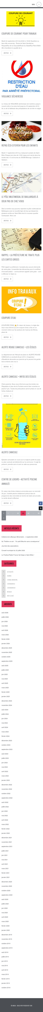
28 (38, 513)
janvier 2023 (6, 780)
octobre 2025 (6, 657)
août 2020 (5, 899)
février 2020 (5, 926)
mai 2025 (5, 679)
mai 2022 (5, 815)
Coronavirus (11, 584)
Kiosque (9, 592)
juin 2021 (5, 855)
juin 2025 (5, 674)
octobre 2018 (6, 987)
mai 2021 (5, 860)
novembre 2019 (7, 939)
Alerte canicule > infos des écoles (19, 376)
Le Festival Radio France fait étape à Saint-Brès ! (18, 555)
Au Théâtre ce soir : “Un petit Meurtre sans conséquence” (21, 541)
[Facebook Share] (40, 503)
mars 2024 (5, 732)
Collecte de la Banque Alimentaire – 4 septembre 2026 (20, 537)
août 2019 (5, 952)
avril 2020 (5, 917)
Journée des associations (10, 546)
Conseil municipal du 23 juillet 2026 (13, 550)
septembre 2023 (7, 749)
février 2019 (5, 979)
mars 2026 (5, 635)
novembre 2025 (7, 652)
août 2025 (5, 665)
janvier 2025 (6, 696)
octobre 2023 (6, 745)
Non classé (10, 596)
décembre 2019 (7, 935)
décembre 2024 (7, 701)
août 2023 (5, 754)
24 (28, 513)
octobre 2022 (6, 793)
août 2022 (5, 802)
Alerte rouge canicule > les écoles (19, 347)
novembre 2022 (7, 789)
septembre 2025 (7, 661)
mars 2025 (5, 688)
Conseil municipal (12, 580)
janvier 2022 (6, 833)
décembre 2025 (7, 648)
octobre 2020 (6, 890)
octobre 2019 (6, 943)
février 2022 (5, 829)
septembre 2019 (7, 948)
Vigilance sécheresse (12, 96)
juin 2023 (5, 762)
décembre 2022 (7, 785)
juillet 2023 (5, 758)
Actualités (10, 572)
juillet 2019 (5, 957)
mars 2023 (5, 776)
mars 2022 (5, 824)
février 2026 (5, 639)
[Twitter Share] (40, 508)
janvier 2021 (6, 877)
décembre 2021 (7, 837)
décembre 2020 (7, 882)
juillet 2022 (5, 807)
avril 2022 (5, 820)
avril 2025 (5, 683)
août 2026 (5, 613)
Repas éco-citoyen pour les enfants (20, 145)
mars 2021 (5, 868)
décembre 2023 (7, 740)
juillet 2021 (5, 851)
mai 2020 (5, 912)
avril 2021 (5, 864)
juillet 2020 (5, 904)
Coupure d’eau (9, 318)
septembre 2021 (7, 846)
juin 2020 (5, 908)
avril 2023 (5, 771)
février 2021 (5, 873)
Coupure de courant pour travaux (19, 33)
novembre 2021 (7, 842)
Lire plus (6, 53)
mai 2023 (5, 767)
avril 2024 (5, 727)
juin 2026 (5, 621)
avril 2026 (5, 630)
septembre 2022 (7, 798)
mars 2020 (5, 921)
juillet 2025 (5, 670)
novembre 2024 (7, 705)
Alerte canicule (10, 452)
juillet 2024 (5, 714)
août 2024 (5, 710)
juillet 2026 (5, 617)
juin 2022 (5, 811)
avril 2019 (5, 970)
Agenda (9, 576)
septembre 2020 (7, 895)
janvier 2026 (6, 643)
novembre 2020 (7, 886)
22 (18, 513)
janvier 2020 (6, 930)
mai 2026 (5, 626)
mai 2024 (5, 723)
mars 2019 (5, 974)
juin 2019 (5, 961)
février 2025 (5, 692)
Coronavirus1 (11, 588)
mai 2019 (5, 965)
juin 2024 (5, 718)
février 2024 (5, 736)
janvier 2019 (6, 983)
